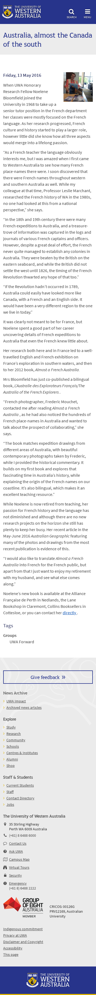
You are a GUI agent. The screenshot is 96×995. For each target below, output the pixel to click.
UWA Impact (16, 701)
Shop (10, 765)
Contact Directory (20, 798)
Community (15, 740)
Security (15, 875)
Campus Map (19, 859)
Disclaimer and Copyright (23, 941)
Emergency (18, 883)
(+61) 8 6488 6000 (22, 835)
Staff (10, 791)
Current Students (20, 785)
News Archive (15, 692)
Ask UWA (16, 851)
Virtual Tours (19, 867)
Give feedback (45, 677)
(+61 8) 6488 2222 (22, 888)
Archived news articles (24, 707)
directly (70, 612)
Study (11, 727)
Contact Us (17, 843)
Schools (12, 746)
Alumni (12, 759)
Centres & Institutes (22, 752)
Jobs (10, 804)
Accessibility (12, 948)
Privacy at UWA (15, 935)
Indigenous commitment (23, 929)
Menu (87, 17)
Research (13, 733)
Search (72, 17)
